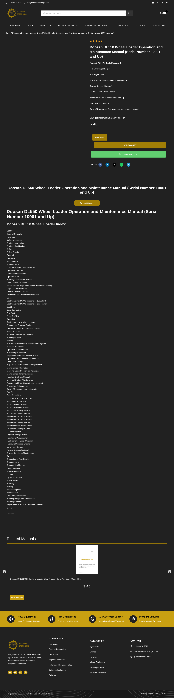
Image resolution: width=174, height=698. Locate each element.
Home (8, 33)
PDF (124, 118)
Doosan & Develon (20, 33)
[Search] (129, 13)
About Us (45, 25)
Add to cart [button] (17, 597)
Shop (30, 25)
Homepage (15, 25)
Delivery (140, 25)
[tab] (87, 203)
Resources (121, 25)
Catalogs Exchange (96, 25)
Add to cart (129, 145)
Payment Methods (68, 25)
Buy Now (100, 137)
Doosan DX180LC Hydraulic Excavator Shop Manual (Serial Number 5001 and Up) (45, 579)
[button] (100, 165)
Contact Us (158, 25)
